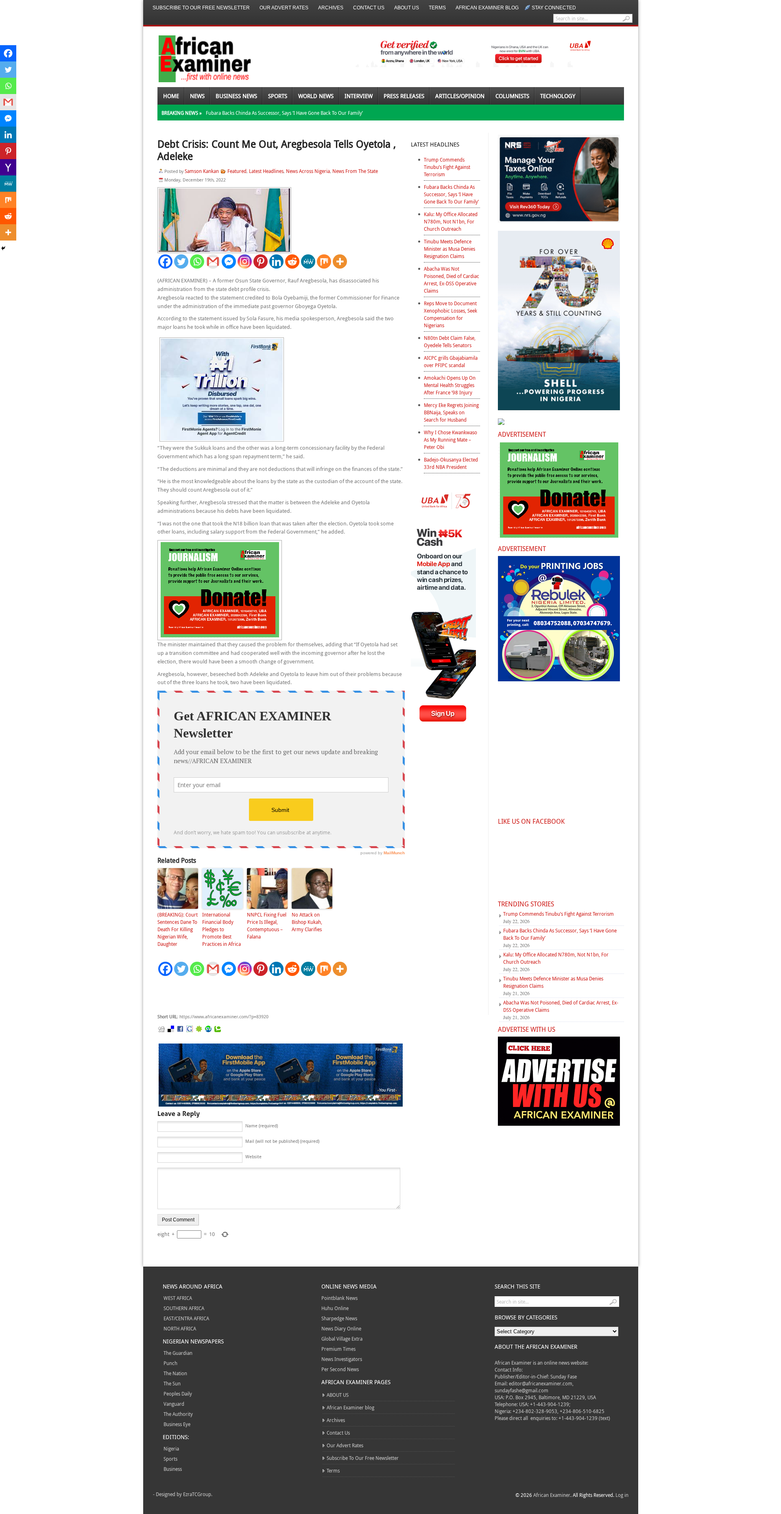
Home (171, 96)
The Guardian (178, 1353)
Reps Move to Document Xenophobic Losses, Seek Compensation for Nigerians (450, 314)
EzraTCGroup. (197, 1494)
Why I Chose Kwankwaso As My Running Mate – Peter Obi (450, 439)
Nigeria (171, 1448)
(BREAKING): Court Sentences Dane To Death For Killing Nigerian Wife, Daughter (177, 929)
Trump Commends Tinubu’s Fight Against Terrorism (447, 166)
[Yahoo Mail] (8, 167)
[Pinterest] (260, 261)
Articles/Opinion (459, 96)
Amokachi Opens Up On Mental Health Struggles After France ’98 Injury (450, 385)
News (197, 96)
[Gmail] (213, 261)
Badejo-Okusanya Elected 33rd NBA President (451, 463)
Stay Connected (554, 8)
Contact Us (368, 8)
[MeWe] (308, 261)
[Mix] (324, 261)
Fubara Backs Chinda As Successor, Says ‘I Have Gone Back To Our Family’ (284, 112)
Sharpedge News (339, 1318)
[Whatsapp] (197, 261)
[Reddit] (292, 261)
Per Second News (340, 1369)
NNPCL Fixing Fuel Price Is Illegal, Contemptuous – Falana (266, 925)
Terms (437, 8)
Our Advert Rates (284, 8)
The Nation (175, 1373)
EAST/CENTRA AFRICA (186, 1318)
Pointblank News (339, 1298)
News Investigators (341, 1359)
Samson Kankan (202, 171)
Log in (621, 1495)
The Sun (172, 1383)
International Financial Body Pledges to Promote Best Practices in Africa (221, 929)
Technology (557, 96)
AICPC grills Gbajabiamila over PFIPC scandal (451, 361)
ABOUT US (406, 8)
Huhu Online (335, 1308)
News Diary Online (341, 1328)
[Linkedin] (276, 261)
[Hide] (3, 248)
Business (173, 1469)
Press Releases (404, 96)
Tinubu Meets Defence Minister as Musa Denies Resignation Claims (449, 248)
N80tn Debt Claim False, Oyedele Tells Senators (450, 341)
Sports (277, 96)
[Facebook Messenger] (229, 261)
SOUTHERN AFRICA (184, 1308)
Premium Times (338, 1349)
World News (316, 96)
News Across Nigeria (308, 171)
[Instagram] (245, 261)
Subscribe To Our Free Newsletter (201, 8)
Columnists (512, 96)
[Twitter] (181, 261)
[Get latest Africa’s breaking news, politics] (195, 58)
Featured (237, 171)
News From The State (355, 171)
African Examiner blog (487, 8)
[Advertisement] (279, 995)
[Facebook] (165, 261)
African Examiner (551, 1495)
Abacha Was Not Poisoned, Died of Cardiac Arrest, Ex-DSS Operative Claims (451, 279)
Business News (236, 96)
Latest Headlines (266, 171)
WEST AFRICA (178, 1298)
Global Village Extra (341, 1338)
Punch (170, 1363)
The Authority (178, 1414)
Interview (359, 96)
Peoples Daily (178, 1393)
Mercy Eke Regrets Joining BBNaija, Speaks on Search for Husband (451, 412)
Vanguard (174, 1403)
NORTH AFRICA (180, 1328)
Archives (330, 8)
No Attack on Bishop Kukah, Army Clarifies (307, 921)
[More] (340, 261)
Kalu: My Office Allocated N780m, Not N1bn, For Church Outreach (451, 221)
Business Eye (177, 1424)
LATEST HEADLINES (435, 144)
